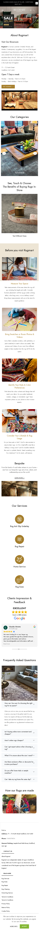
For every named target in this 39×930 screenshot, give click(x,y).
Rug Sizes (4, 881)
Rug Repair (5, 885)
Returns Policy (6, 907)
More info (13, 926)
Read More (7, 873)
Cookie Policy (6, 910)
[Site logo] (18, 10)
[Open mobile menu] (2, 10)
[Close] (35, 3)
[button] (1, 17)
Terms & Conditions (7, 899)
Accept (23, 926)
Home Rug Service (7, 892)
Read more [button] (23, 644)
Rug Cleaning (6, 888)
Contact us (8, 850)
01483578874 (10, 838)
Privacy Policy (6, 903)
